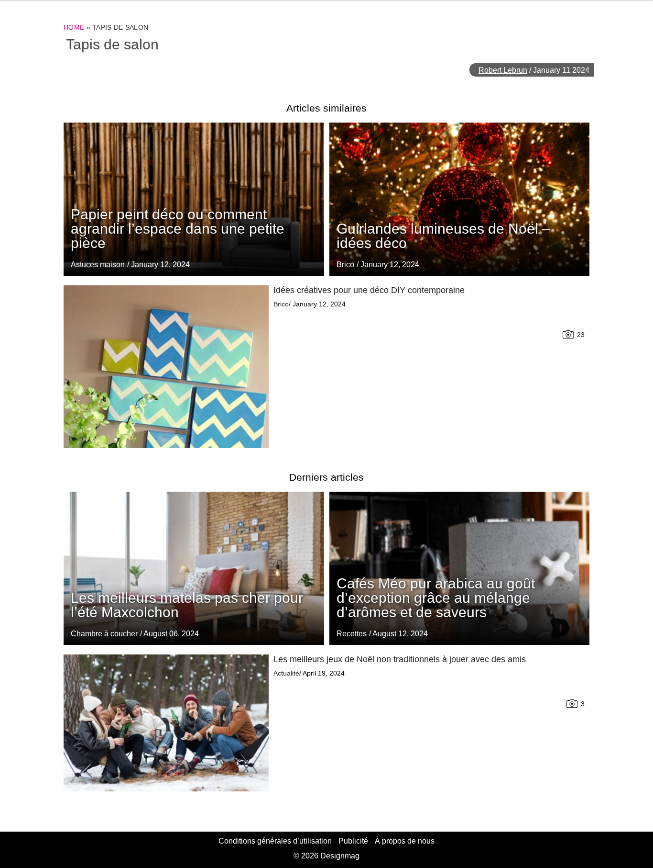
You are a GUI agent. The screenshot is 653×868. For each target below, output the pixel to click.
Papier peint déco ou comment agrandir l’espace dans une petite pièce (177, 228)
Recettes (352, 634)
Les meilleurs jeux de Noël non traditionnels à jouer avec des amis (399, 659)
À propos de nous (405, 841)
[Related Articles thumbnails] (166, 366)
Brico (345, 264)
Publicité (353, 841)
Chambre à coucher (104, 634)
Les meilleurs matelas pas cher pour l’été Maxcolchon (187, 605)
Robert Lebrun (503, 70)
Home (74, 27)
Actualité (286, 673)
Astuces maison (98, 264)
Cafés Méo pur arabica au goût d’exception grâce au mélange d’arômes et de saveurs (436, 597)
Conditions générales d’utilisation (275, 841)
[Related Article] (459, 199)
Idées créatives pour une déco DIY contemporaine (369, 290)
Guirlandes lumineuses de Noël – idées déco (443, 236)
